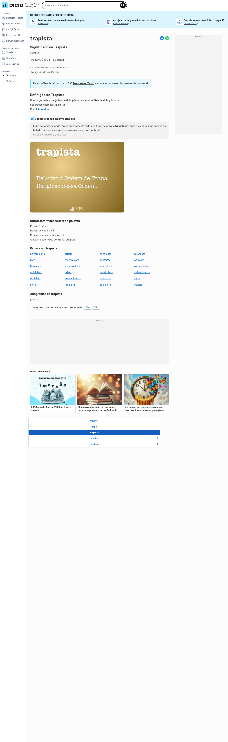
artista (68, 253)
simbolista (106, 266)
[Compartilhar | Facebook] (162, 38)
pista (33, 284)
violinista (35, 278)
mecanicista (72, 259)
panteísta (105, 259)
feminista (35, 266)
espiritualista (72, 266)
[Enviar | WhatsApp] (167, 38)
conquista (105, 253)
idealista (70, 284)
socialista (105, 284)
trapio (94, 426)
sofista (138, 284)
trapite (94, 438)
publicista (36, 272)
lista (32, 259)
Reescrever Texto (83, 83)
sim (87, 307)
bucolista (139, 253)
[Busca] (123, 5)
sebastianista (142, 272)
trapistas (43, 109)
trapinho (94, 421)
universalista (37, 253)
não (96, 307)
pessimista (106, 272)
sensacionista (73, 278)
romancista (141, 266)
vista (137, 278)
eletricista (105, 278)
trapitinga (94, 444)
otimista (139, 259)
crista (68, 272)
